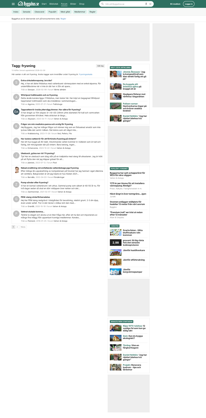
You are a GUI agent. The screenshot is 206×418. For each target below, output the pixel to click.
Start (44, 4)
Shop (81, 4)
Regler (63, 19)
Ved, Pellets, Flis (64, 133)
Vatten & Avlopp (61, 119)
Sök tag (100, 66)
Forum (64, 4)
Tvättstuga (57, 104)
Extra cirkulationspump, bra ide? (36, 80)
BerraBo (31, 177)
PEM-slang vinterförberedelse (35, 197)
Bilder (73, 4)
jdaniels (31, 162)
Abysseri (31, 119)
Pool (55, 162)
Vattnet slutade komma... (33, 211)
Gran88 (31, 206)
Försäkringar (59, 177)
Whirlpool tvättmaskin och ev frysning (39, 95)
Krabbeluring (33, 133)
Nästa (23, 227)
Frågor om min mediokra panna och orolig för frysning (47, 124)
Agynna (31, 104)
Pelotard (31, 221)
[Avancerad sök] (150, 4)
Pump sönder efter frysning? (34, 182)
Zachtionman (33, 192)
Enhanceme (33, 148)
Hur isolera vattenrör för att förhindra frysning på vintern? (48, 139)
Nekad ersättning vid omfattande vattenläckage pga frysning (50, 168)
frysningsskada (85, 74)
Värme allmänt (60, 89)
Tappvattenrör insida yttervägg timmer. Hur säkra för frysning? (51, 109)
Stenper (31, 89)
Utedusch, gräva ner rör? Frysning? (38, 153)
